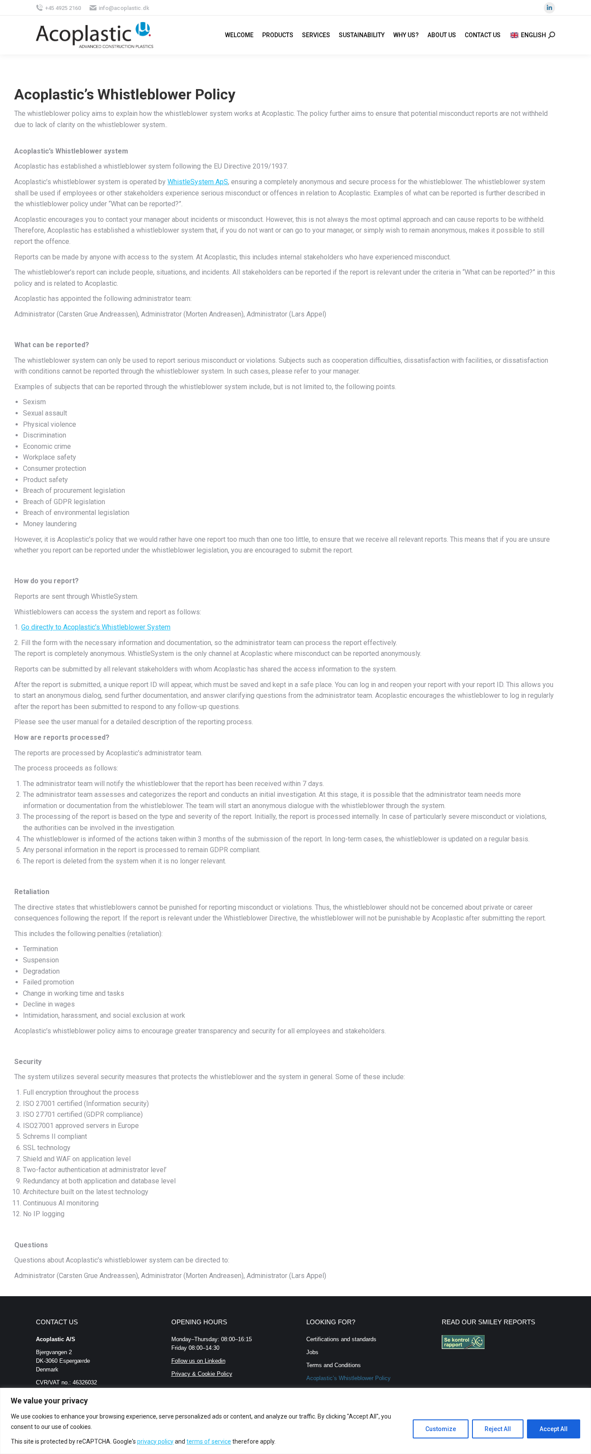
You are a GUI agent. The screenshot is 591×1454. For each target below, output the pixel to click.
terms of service (208, 1441)
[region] (295, 1421)
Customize (440, 1428)
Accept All (554, 1428)
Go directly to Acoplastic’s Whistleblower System (95, 627)
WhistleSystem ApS (197, 182)
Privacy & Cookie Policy (201, 1374)
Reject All (498, 1428)
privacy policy (155, 1441)
